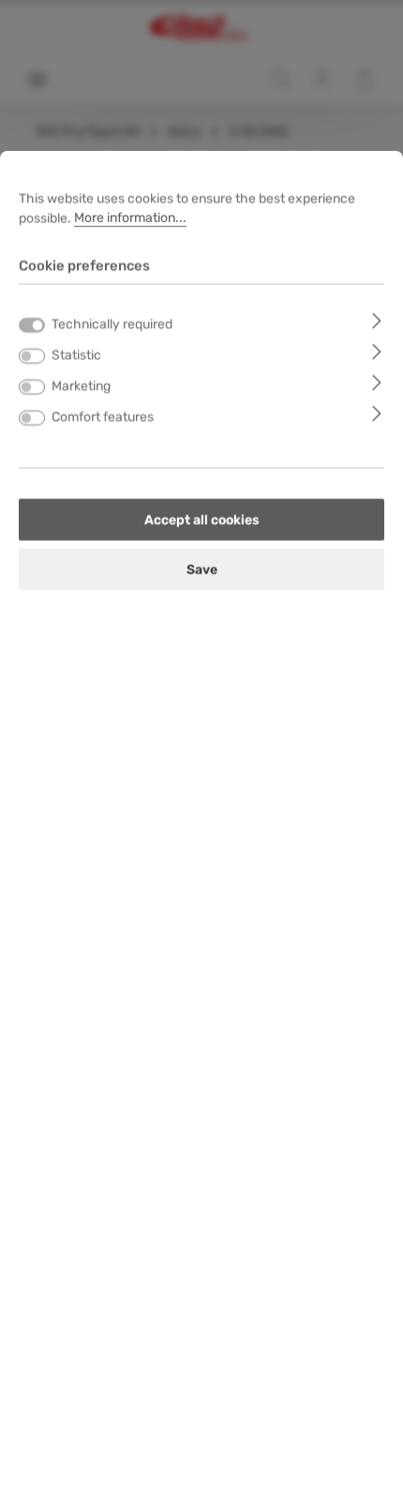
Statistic (76, 355)
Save (202, 569)
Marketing (81, 386)
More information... (130, 218)
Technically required (112, 324)
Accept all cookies (202, 520)
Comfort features (103, 416)
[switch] (32, 356)
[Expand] (377, 320)
